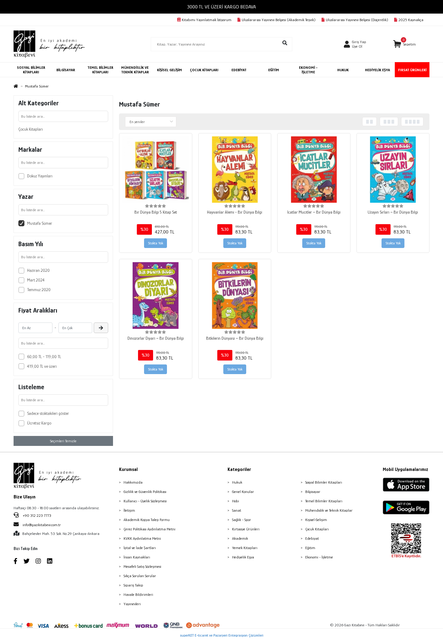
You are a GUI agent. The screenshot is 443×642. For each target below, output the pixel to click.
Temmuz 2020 (39, 289)
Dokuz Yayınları (39, 175)
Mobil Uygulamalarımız (405, 469)
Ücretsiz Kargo (39, 423)
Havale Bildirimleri (138, 594)
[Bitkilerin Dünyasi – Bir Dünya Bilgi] (235, 295)
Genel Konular (243, 491)
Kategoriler (239, 469)
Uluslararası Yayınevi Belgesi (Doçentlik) (357, 19)
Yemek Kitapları (244, 547)
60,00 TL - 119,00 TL (44, 356)
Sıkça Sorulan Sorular (140, 576)
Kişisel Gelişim (316, 519)
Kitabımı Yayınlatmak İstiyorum (206, 19)
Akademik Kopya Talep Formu (147, 519)
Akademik (240, 538)
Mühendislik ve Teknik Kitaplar (329, 510)
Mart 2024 (36, 280)
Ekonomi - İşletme (319, 557)
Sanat (236, 510)
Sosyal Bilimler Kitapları (323, 482)
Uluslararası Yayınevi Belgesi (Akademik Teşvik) (279, 19)
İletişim (129, 510)
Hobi (235, 501)
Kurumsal (128, 469)
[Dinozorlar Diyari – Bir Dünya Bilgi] (155, 295)
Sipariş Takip (133, 585)
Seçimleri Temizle (63, 441)
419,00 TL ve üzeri (42, 366)
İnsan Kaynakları (137, 557)
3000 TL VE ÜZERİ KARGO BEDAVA (221, 7)
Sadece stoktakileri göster (48, 413)
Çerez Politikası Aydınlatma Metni (149, 529)
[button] (404, 44)
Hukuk (237, 482)
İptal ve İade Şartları (140, 547)
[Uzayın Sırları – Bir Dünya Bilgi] (393, 169)
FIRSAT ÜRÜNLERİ (412, 70)
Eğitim (310, 547)
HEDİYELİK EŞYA (377, 70)
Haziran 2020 (38, 270)
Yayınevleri (132, 604)
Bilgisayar (312, 491)
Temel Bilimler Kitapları (323, 501)
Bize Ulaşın (25, 497)
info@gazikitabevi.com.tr (42, 525)
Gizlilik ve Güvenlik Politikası (145, 491)
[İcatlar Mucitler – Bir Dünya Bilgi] (314, 169)
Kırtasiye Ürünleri (245, 529)
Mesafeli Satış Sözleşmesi (142, 566)
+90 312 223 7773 (36, 515)
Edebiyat (312, 538)
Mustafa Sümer (39, 223)
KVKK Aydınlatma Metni (142, 538)
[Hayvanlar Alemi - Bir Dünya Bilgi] (235, 169)
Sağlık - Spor (241, 519)
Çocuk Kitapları (30, 129)
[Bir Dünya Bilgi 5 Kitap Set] (155, 169)
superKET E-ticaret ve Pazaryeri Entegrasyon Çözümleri (221, 635)
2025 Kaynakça (410, 19)
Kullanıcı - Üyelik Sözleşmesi (145, 501)
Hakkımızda (133, 482)
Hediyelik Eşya (243, 557)
